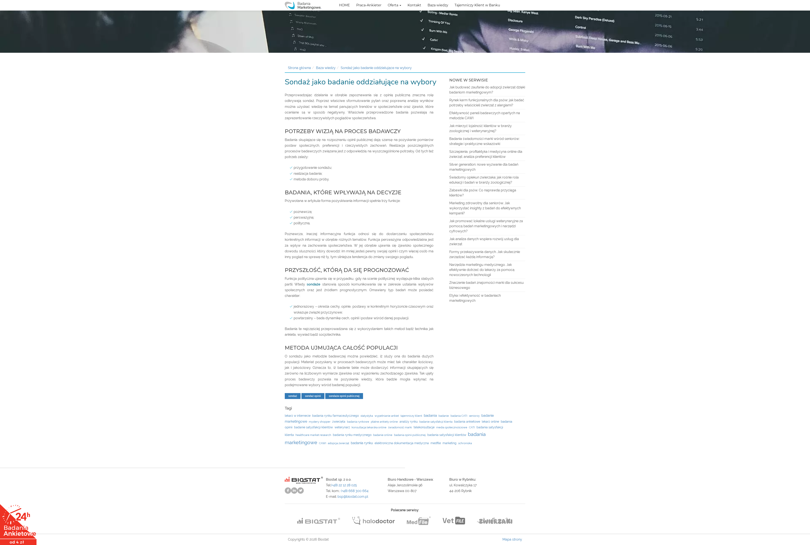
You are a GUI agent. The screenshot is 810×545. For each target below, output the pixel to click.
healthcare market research (313, 435)
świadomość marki (400, 427)
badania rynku (362, 443)
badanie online (382, 435)
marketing (449, 443)
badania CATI (459, 415)
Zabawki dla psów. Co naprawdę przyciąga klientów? (482, 192)
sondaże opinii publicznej (344, 396)
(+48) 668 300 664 (355, 491)
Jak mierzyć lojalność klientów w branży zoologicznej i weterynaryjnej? (480, 128)
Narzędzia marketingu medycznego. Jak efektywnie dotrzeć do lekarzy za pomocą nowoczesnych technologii (481, 270)
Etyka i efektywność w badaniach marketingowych (475, 298)
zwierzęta (338, 421)
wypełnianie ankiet (387, 415)
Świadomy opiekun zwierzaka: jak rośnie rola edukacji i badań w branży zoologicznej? (484, 179)
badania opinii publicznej (410, 435)
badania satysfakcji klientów (446, 435)
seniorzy (474, 415)
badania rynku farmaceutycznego (335, 415)
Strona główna (299, 68)
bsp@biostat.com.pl (353, 497)
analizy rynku (409, 421)
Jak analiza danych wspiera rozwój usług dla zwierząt (484, 241)
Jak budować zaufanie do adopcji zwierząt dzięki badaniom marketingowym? (487, 89)
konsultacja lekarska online (369, 427)
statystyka (366, 415)
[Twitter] (300, 490)
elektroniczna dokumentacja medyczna (402, 443)
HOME (344, 5)
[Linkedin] (294, 490)
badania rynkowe (358, 421)
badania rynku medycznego (352, 435)
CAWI (322, 443)
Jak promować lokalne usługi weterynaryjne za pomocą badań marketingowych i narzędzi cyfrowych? (486, 226)
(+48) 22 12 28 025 (344, 485)
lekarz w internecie (297, 415)
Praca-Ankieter (368, 5)
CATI (472, 427)
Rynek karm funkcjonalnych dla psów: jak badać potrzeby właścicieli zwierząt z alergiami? (486, 102)
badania (430, 415)
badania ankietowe (467, 421)
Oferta (393, 5)
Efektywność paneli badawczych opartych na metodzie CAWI (484, 115)
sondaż (292, 396)
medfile (436, 443)
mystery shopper (320, 421)
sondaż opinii (313, 396)
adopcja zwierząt (338, 443)
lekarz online (490, 421)
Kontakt (414, 5)
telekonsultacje (424, 427)
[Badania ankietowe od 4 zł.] (18, 523)
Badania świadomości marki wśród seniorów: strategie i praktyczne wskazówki (484, 141)
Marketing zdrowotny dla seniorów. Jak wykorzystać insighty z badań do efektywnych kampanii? (485, 208)
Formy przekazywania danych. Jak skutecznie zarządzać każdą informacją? (484, 254)
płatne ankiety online (384, 421)
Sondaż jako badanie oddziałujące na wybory (376, 68)
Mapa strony (512, 539)
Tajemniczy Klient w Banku (477, 5)
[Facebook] (288, 490)
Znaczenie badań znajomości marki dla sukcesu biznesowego (486, 285)
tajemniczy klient (411, 415)
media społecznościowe (451, 427)
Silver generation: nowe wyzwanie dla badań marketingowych (483, 167)
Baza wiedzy (438, 5)
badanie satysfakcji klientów (313, 427)
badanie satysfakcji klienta (435, 421)
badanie (444, 415)
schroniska (465, 443)
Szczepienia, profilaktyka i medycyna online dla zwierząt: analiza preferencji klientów (485, 154)
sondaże (313, 284)
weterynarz (342, 427)
